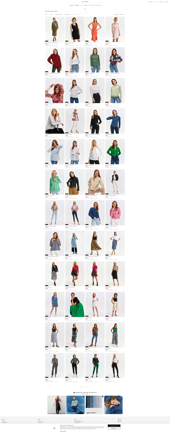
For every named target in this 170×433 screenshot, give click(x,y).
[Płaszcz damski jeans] (75, 243)
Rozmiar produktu (58, 14)
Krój (77, 14)
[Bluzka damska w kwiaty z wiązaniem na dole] (115, 60)
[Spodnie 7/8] (55, 365)
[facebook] (118, 421)
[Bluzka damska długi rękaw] (75, 60)
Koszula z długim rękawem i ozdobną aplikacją (92, 134)
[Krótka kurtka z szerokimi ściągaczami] (95, 182)
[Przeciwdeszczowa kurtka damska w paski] (55, 243)
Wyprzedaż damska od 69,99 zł (51, 11)
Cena (51, 14)
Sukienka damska (88, 42)
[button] (19, 422)
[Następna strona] (89, 387)
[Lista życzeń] (157, 2)
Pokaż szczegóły (62, 431)
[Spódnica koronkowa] (95, 304)
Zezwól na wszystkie (114, 425)
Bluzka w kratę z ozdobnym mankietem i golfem (52, 73)
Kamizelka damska (68, 134)
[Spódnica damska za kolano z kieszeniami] (55, 29)
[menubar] (85, 5)
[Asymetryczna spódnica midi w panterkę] (95, 243)
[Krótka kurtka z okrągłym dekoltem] (115, 182)
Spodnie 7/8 (47, 378)
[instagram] (120, 421)
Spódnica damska (108, 256)
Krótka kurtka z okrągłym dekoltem (110, 195)
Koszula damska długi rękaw (109, 134)
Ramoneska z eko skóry (68, 195)
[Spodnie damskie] (95, 335)
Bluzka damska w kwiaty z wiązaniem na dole (112, 73)
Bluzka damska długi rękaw (69, 73)
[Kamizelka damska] (75, 121)
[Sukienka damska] (95, 29)
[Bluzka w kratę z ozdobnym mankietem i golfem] (55, 60)
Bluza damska (107, 103)
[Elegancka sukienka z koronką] (75, 29)
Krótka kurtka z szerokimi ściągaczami (91, 195)
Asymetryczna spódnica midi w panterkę (91, 256)
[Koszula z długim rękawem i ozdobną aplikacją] (95, 121)
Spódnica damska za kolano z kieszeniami (51, 42)
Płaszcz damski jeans (68, 256)
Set (73, 14)
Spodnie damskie (88, 348)
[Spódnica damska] (115, 243)
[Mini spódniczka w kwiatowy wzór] (75, 274)
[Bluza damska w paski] (55, 121)
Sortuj (46, 14)
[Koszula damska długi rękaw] (115, 121)
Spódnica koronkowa (88, 317)
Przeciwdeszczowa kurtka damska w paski (51, 256)
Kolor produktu (67, 14)
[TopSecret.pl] (85, 1)
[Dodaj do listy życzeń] (63, 18)
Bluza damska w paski (48, 134)
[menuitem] (71, 5)
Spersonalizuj (113, 428)
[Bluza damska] (115, 90)
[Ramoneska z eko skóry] (75, 182)
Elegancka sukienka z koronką (69, 42)
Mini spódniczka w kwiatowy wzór (70, 287)
